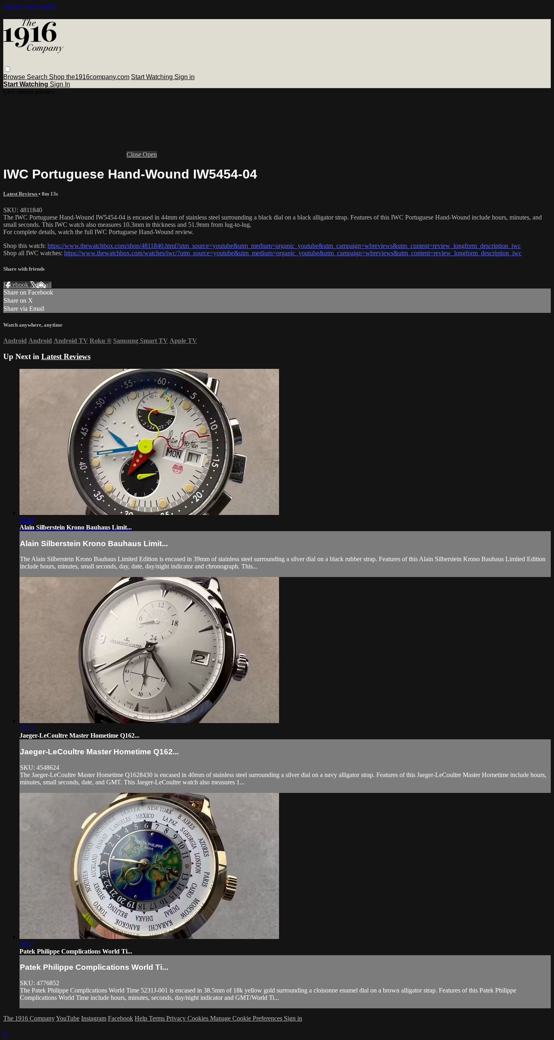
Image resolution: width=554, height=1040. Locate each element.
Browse (15, 76)
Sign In (60, 84)
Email (44, 284)
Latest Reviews (21, 194)
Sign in (184, 76)
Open (150, 154)
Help (142, 1018)
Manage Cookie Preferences (247, 1018)
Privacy (176, 1018)
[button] (7, 69)
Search (38, 76)
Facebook (16, 284)
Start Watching (152, 76)
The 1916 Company (29, 1018)
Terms (157, 1018)
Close (135, 154)
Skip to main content (29, 6)
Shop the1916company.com (89, 76)
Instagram (93, 1018)
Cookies (198, 1018)
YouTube (67, 1018)
